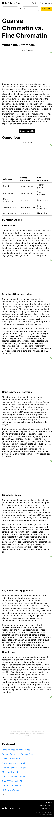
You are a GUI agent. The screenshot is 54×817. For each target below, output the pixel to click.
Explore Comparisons (42, 3)
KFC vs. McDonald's (11, 790)
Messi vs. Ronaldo (10, 772)
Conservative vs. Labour (13, 776)
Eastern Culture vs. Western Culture (19, 754)
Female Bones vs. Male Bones (16, 749)
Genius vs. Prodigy (11, 758)
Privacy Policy (47, 808)
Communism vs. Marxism (14, 767)
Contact (49, 803)
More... (5, 794)
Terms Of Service (46, 805)
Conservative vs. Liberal (13, 763)
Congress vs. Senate (11, 785)
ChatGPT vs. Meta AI (12, 781)
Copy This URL (27, 131)
